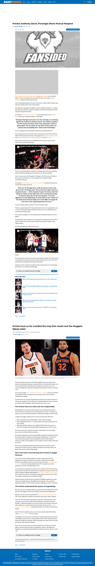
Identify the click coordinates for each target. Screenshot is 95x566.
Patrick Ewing (25, 96)
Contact (47, 554)
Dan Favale (17, 334)
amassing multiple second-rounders (48, 472)
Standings (39, 2)
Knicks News (22, 316)
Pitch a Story (18, 556)
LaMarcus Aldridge (31, 137)
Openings (34, 554)
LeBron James (33, 96)
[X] (86, 1)
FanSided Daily (75, 554)
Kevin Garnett (54, 135)
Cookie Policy (62, 556)
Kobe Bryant (18, 96)
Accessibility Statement (21, 559)
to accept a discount (24, 513)
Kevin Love (48, 137)
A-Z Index (34, 559)
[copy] (23, 29)
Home (16, 316)
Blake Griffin (40, 137)
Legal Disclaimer (75, 556)
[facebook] (84, 1)
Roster (45, 2)
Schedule (34, 2)
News (24, 2)
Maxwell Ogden (18, 26)
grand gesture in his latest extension (47, 494)
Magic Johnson (44, 96)
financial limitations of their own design (37, 392)
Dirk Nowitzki (20, 137)
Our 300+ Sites (62, 554)
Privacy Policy (36, 556)
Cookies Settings (49, 559)
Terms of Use (48, 556)
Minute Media (8, 562)
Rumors (28, 2)
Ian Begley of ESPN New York (29, 114)
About (16, 554)
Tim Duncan (47, 135)
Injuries (50, 2)
